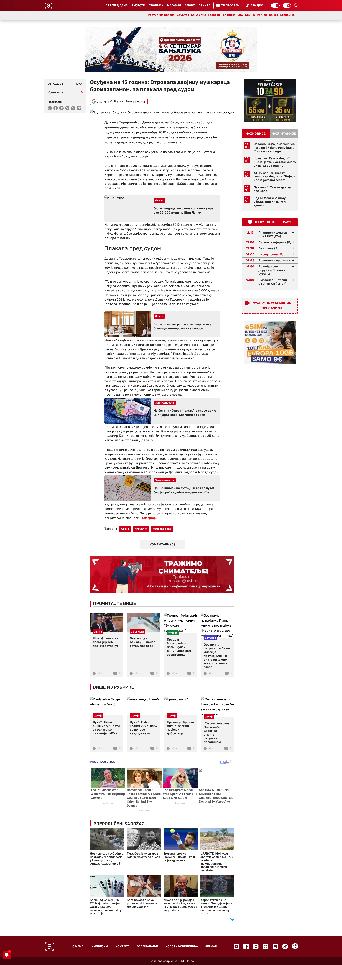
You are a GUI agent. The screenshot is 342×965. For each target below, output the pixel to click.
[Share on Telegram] (61, 108)
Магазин (174, 5)
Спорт (190, 5)
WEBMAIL (211, 946)
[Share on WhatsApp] (73, 108)
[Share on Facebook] (55, 108)
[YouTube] (236, 946)
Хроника (156, 5)
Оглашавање (147, 946)
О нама (78, 946)
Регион (262, 15)
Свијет (273, 15)
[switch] (275, 5)
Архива (205, 5)
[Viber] (295, 946)
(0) (162, 544)
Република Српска (161, 15)
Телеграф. (148, 518)
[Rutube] (275, 946)
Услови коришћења (182, 946)
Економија (287, 15)
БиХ (240, 15)
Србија (250, 15)
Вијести (138, 5)
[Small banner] (270, 100)
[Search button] (296, 5)
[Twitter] (265, 946)
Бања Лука (198, 15)
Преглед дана (116, 5)
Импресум (99, 946)
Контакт (122, 946)
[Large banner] (171, 49)
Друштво (183, 15)
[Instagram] (256, 946)
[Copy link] (50, 108)
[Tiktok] (285, 946)
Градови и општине (221, 15)
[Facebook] (246, 946)
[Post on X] (67, 108)
